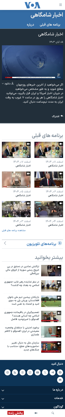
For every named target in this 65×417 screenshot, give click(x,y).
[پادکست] (7, 372)
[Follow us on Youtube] (38, 372)
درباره (30, 24)
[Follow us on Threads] (23, 372)
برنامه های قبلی (50, 24)
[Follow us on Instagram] (30, 372)
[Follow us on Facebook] (60, 372)
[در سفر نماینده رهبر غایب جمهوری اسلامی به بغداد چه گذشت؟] (51, 286)
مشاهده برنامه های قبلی (14, 230)
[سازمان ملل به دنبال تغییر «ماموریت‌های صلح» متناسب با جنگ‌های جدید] (51, 347)
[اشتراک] (60, 380)
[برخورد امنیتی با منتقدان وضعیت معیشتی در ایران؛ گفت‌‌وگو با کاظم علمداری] (51, 331)
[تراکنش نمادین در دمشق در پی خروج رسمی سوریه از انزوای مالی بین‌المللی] (51, 270)
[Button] (57, 117)
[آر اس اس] (15, 372)
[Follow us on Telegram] (53, 372)
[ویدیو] (36, 413)
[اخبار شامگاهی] (48, 150)
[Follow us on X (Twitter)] (45, 372)
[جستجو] (53, 413)
